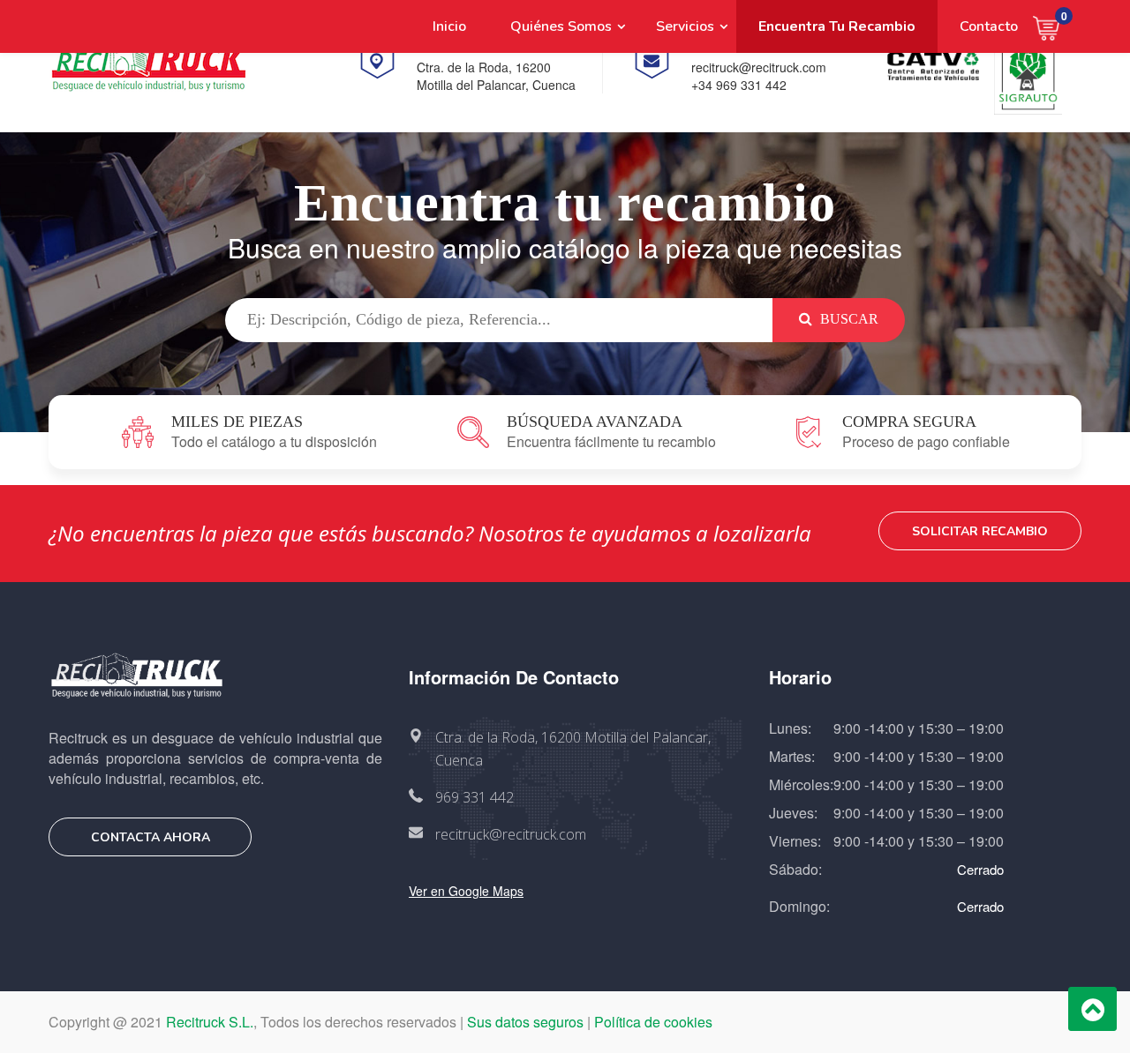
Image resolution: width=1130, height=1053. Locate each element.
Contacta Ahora (150, 837)
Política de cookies (653, 1022)
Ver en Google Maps (466, 891)
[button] (1057, 26)
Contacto (989, 26)
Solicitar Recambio (980, 531)
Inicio (449, 26)
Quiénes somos (561, 26)
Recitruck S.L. (209, 1022)
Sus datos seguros (525, 1022)
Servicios (685, 26)
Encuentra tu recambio (836, 26)
